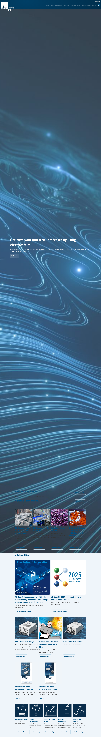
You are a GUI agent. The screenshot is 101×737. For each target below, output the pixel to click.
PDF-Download (20, 698)
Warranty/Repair (86, 5)
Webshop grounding (21, 719)
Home (47, 5)
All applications (80, 501)
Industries (66, 5)
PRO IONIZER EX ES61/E (24, 642)
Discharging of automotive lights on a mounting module (23, 530)
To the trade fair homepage (23, 611)
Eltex (52, 5)
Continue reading (20, 547)
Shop (78, 5)
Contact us (14, 255)
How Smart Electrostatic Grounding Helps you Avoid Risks (49, 644)
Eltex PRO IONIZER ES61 (72, 642)
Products (73, 5)
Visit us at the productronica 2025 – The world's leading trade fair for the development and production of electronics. (31, 599)
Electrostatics (58, 5)
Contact (94, 5)
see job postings (79, 492)
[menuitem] (47, 5)
